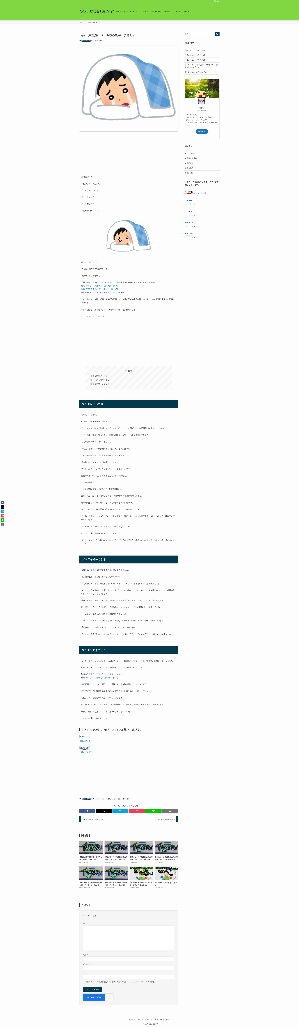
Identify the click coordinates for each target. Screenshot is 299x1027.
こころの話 (191, 153)
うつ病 (102, 799)
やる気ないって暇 (100, 376)
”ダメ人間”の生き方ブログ (96, 11)
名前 (86, 955)
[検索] (218, 1)
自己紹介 (201, 131)
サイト (85, 973)
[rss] (215, 1)
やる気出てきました (101, 384)
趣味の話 (190, 173)
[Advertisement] (128, 151)
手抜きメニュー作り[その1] (195, 60)
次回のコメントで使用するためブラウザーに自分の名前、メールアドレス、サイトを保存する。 (121, 982)
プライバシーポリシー (145, 1020)
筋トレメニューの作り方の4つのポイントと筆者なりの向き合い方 (202, 66)
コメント (87, 924)
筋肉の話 (190, 163)
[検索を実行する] (217, 34)
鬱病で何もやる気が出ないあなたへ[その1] (99, 286)
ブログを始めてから (101, 380)
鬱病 (128, 799)
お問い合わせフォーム (162, 1020)
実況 (119, 799)
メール (86, 964)
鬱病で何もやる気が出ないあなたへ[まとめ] (99, 289)
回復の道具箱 (86, 40)
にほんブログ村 (86, 741)
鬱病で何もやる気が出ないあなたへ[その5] (99, 678)
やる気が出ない (111, 799)
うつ (96, 799)
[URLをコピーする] (170, 811)
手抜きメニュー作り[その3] (195, 50)
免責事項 (132, 1020)
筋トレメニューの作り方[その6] (196, 72)
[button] (87, 811)
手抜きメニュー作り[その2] (195, 55)
